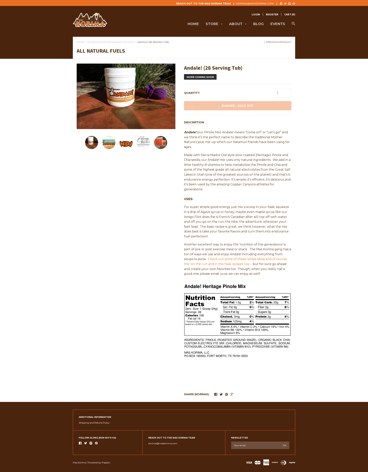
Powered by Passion (99, 462)
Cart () (289, 14)
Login (256, 14)
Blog (258, 24)
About (236, 24)
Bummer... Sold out (238, 105)
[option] (126, 96)
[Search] (293, 25)
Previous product (278, 42)
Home (193, 24)
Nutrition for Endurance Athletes (110, 42)
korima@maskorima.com (255, 3)
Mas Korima (79, 462)
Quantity (192, 93)
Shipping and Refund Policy (94, 422)
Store (212, 24)
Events (277, 24)
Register (272, 14)
